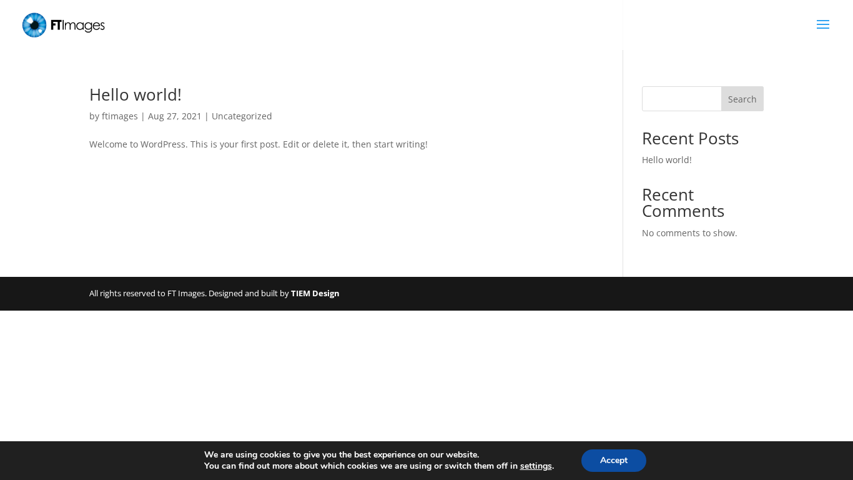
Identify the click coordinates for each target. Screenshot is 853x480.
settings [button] (536, 466)
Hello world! (135, 94)
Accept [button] (614, 460)
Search (742, 99)
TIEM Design (315, 293)
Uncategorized (242, 116)
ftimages (120, 116)
